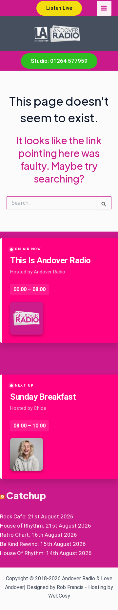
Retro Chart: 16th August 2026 (38, 535)
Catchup (26, 495)
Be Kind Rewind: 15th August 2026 (43, 544)
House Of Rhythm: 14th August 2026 (46, 553)
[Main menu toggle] (104, 8)
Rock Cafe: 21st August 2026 (36, 516)
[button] (59, 8)
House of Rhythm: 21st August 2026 (45, 525)
